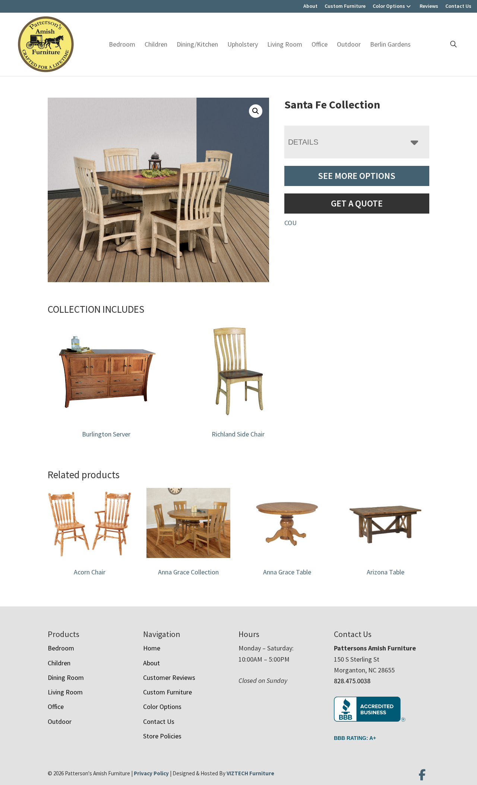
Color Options (389, 6)
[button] (255, 111)
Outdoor (349, 44)
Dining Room (66, 677)
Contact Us (458, 6)
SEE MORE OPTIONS (356, 176)
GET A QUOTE (357, 203)
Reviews (429, 6)
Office (320, 44)
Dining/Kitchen (197, 44)
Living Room (284, 44)
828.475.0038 (352, 681)
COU (290, 222)
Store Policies (162, 736)
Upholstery (242, 44)
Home (151, 648)
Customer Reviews (169, 677)
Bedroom (122, 44)
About (310, 6)
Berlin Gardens (390, 44)
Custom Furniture (345, 6)
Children (156, 44)
